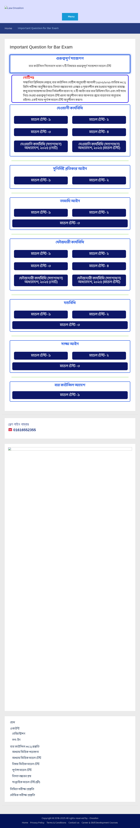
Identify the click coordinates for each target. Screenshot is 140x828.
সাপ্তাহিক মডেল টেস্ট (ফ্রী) (26, 782)
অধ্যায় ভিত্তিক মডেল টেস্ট (26, 758)
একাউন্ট (14, 728)
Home (25, 823)
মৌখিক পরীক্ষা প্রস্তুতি (22, 795)
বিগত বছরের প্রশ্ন (21, 776)
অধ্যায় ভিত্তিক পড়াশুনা (25, 752)
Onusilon (93, 818)
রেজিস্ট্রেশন (18, 733)
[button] (40, 119)
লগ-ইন (16, 739)
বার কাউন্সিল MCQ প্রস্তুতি (24, 746)
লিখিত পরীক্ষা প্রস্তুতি (22, 789)
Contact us (73, 823)
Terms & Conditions (56, 823)
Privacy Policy (37, 823)
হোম (12, 722)
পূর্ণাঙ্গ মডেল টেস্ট (22, 770)
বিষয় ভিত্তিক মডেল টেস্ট (25, 764)
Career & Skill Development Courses (100, 823)
